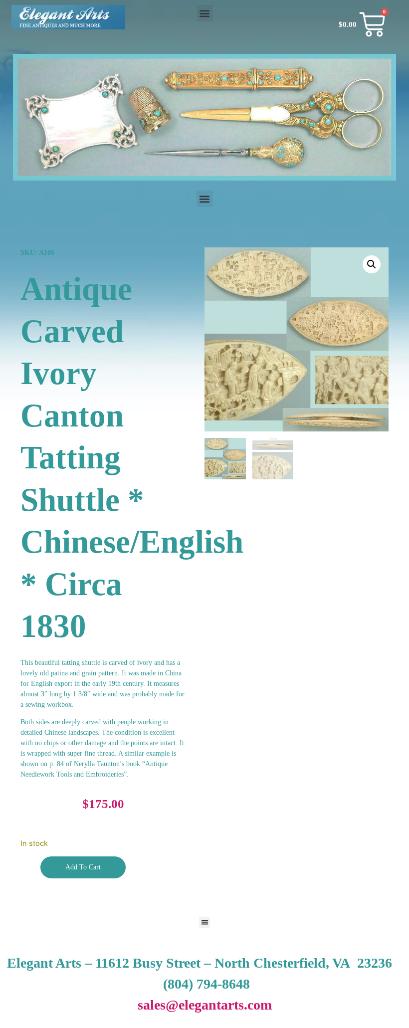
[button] (205, 13)
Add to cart (83, 867)
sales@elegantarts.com (205, 1005)
